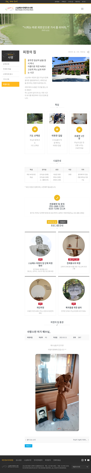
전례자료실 (57, 460)
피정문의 (48, 460)
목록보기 (28, 446)
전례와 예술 (7, 69)
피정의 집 (6, 84)
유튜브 (88, 460)
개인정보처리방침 (7, 460)
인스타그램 (82, 460)
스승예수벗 (27, 460)
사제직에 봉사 (8, 74)
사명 (10, 57)
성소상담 (19, 460)
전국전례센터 (38, 460)
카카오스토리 (85, 460)
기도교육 (6, 79)
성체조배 (6, 64)
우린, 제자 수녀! (12, 1)
